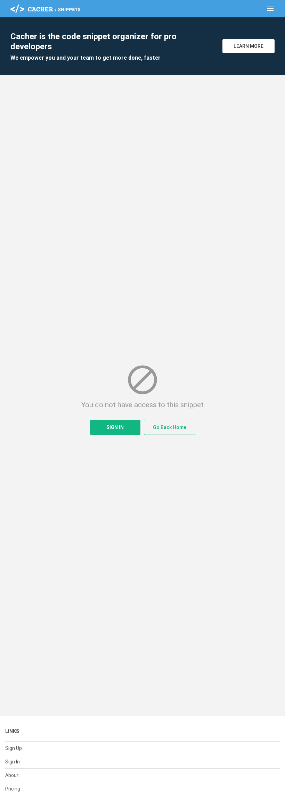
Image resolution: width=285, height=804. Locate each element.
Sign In (115, 427)
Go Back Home (169, 427)
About (12, 775)
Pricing (12, 789)
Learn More (248, 46)
